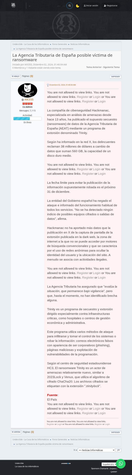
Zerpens (112, 469)
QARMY (114, 472)
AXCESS (28, 99)
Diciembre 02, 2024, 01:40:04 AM (62, 85)
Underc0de (19, 463)
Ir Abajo (15, 76)
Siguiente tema (111, 67)
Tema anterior (94, 67)
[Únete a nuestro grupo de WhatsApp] (121, 464)
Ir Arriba (16, 432)
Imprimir (115, 76)
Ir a (75, 450)
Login (97, 97)
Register (83, 97)
